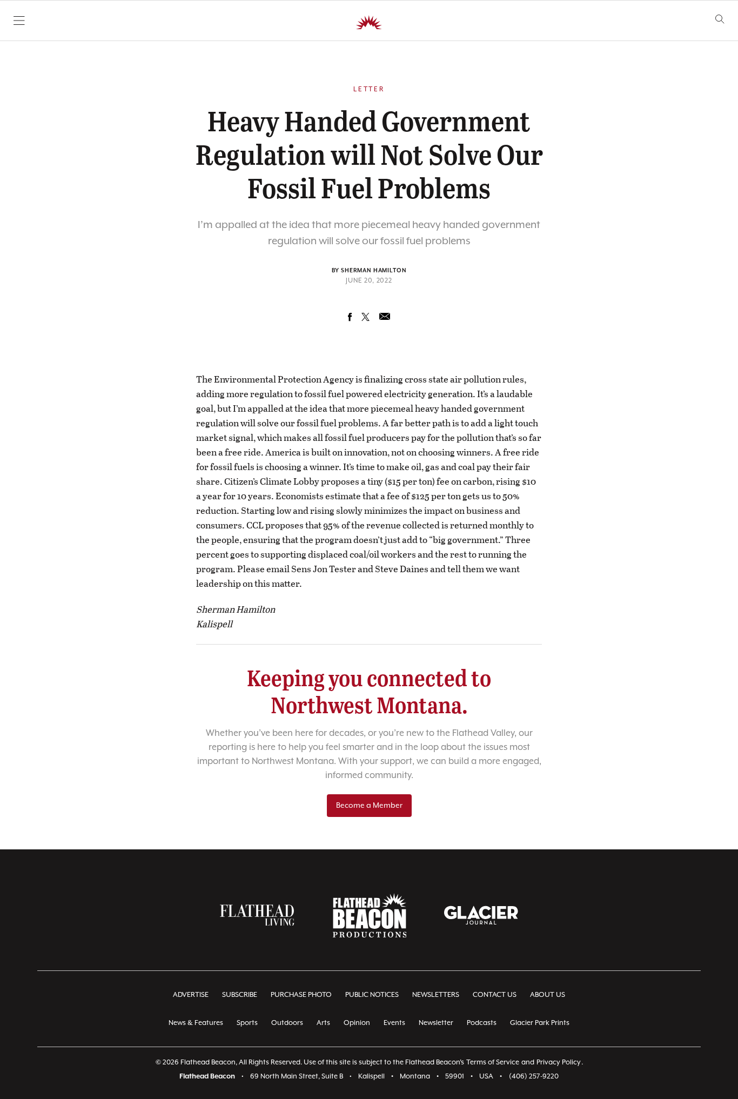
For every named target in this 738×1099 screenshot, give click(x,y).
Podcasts (482, 1023)
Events (394, 1023)
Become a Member (369, 805)
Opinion (357, 1023)
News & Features (196, 1023)
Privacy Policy (558, 1062)
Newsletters (435, 995)
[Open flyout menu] (19, 20)
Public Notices (372, 995)
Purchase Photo (301, 995)
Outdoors (287, 1023)
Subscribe (239, 995)
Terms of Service (492, 1062)
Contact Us (494, 995)
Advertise (191, 995)
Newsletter (436, 1023)
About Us (547, 995)
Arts (323, 1023)
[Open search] (719, 19)
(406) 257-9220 (534, 1077)
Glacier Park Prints (539, 1023)
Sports (247, 1023)
